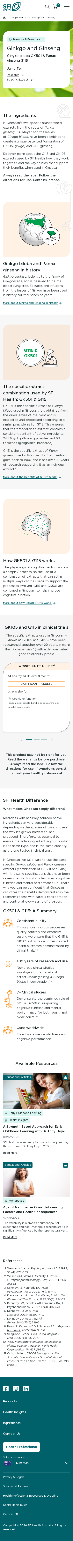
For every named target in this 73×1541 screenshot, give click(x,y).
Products (10, 1401)
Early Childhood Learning (25, 1113)
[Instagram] (16, 1389)
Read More (10, 1153)
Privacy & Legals (13, 1477)
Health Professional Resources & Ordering (30, 1495)
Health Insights (18, 1120)
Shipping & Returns (15, 1486)
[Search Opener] (47, 6)
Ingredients (12, 1423)
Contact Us (11, 1433)
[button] (29, 739)
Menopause (16, 1200)
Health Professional (21, 1447)
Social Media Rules (15, 1505)
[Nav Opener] (66, 6)
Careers (8, 1514)
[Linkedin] (26, 1388)
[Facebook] (6, 1389)
